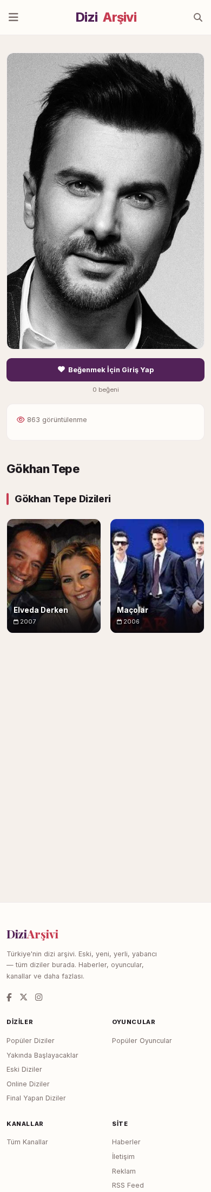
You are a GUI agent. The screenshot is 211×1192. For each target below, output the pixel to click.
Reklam (124, 1171)
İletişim (123, 1156)
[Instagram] (38, 997)
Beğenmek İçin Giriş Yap (111, 370)
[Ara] (198, 17)
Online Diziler (28, 1084)
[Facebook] (9, 997)
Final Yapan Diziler (36, 1098)
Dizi (106, 17)
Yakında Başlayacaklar (42, 1055)
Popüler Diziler (30, 1040)
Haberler (126, 1142)
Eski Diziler (24, 1069)
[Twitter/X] (23, 997)
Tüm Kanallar (27, 1142)
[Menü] (13, 17)
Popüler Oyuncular (142, 1040)
